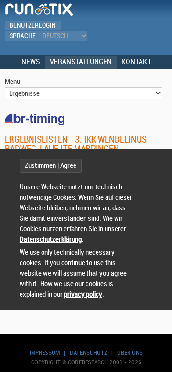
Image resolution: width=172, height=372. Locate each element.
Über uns (130, 352)
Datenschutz (88, 352)
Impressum (45, 352)
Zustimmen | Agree (50, 166)
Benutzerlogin (33, 25)
